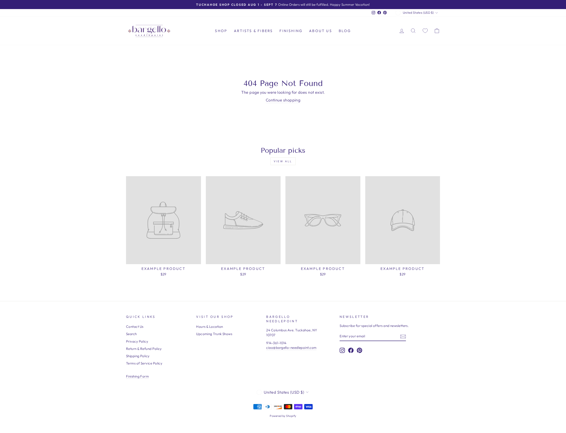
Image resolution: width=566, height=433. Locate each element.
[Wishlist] (425, 31)
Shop (221, 31)
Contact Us (134, 326)
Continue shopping (283, 100)
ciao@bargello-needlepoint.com (291, 347)
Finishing (290, 31)
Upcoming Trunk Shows (214, 334)
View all (283, 161)
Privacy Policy (137, 341)
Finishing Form (137, 376)
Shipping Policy (138, 356)
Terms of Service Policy (144, 363)
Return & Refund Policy (144, 349)
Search (131, 334)
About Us (320, 31)
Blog (345, 31)
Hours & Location (209, 326)
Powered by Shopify (283, 416)
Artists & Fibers (253, 31)
